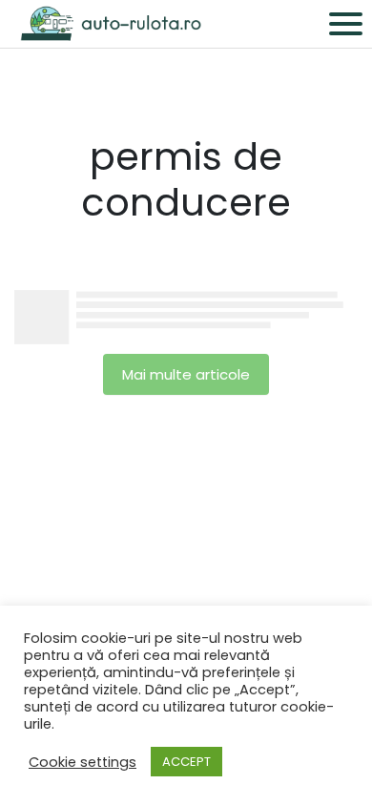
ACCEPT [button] (186, 762)
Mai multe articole (186, 374)
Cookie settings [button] (82, 762)
